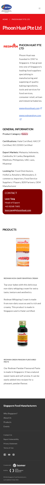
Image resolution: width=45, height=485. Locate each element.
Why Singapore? (10, 413)
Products (7, 422)
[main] (22, 206)
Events (6, 426)
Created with (7, 465)
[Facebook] (5, 454)
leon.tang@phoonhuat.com (18, 210)
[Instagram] (14, 454)
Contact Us (7, 435)
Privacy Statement (10, 443)
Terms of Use (8, 448)
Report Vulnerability (11, 439)
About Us (7, 418)
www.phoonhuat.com (29, 108)
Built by (5, 470)
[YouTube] (10, 454)
